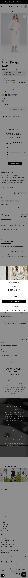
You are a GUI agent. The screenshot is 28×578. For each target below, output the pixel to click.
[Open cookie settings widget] (3, 575)
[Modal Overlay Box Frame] (14, 289)
